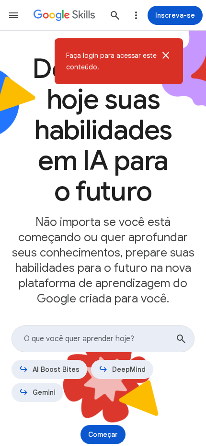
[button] (166, 61)
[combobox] (103, 338)
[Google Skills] (64, 15)
